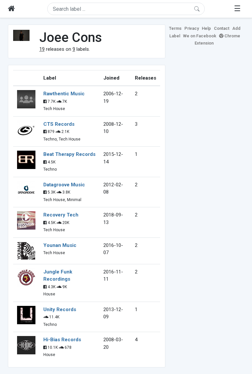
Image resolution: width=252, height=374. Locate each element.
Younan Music (59, 245)
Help (206, 28)
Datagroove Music (64, 185)
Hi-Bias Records (62, 340)
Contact (221, 28)
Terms (175, 28)
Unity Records (59, 309)
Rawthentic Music (64, 94)
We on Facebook (199, 35)
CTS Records (58, 124)
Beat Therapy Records (69, 154)
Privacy (191, 28)
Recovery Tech (60, 215)
